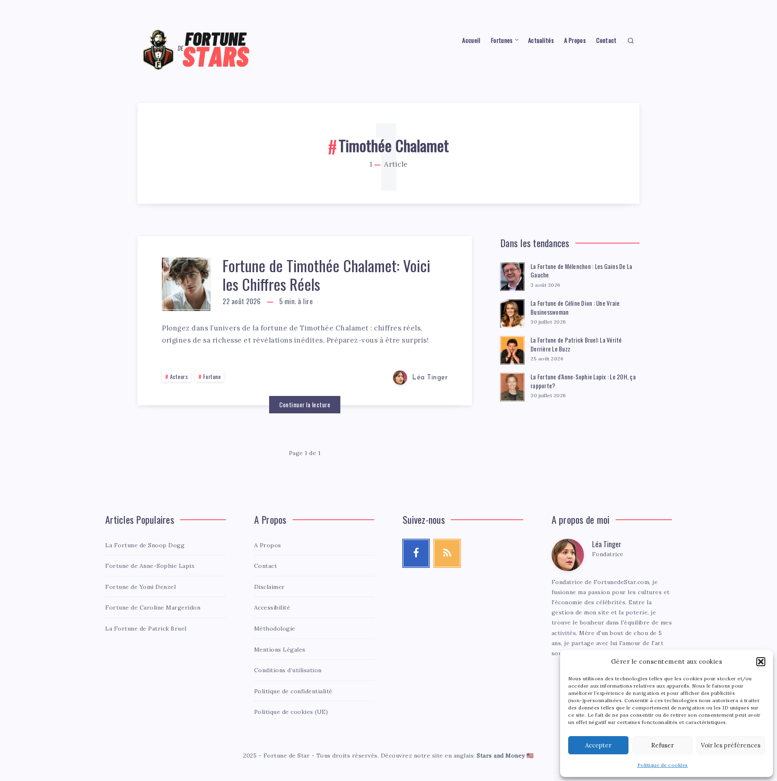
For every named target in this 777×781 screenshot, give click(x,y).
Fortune (212, 376)
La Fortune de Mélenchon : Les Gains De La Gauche (581, 270)
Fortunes (501, 40)
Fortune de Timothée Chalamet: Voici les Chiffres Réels (326, 274)
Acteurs (179, 376)
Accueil (471, 40)
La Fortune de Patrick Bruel (146, 628)
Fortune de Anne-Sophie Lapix (149, 565)
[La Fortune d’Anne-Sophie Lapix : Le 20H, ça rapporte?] (512, 386)
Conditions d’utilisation (288, 670)
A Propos (574, 40)
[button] (761, 662)
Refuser (662, 745)
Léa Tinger (606, 544)
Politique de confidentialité (293, 691)
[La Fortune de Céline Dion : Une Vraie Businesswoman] (512, 312)
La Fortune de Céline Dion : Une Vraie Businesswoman (575, 307)
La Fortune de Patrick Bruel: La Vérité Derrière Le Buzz (576, 344)
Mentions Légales (280, 649)
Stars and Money (501, 755)
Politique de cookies (662, 765)
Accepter (598, 745)
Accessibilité (272, 607)
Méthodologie (274, 628)
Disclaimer (269, 587)
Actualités (541, 40)
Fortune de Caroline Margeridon (152, 607)
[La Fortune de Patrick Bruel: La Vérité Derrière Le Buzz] (512, 349)
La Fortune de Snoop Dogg (145, 545)
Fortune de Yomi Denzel (140, 587)
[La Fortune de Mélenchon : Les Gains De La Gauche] (512, 275)
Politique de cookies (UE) (291, 711)
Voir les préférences (730, 745)
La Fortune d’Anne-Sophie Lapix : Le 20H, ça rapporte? (583, 381)
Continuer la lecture (304, 404)
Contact (606, 40)
